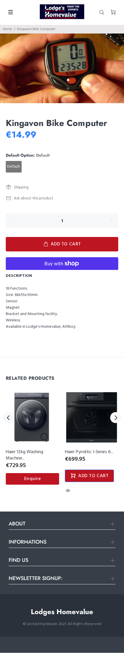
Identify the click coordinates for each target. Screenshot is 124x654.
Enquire (32, 479)
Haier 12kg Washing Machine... (24, 455)
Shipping (21, 187)
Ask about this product (33, 198)
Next (115, 417)
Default (13, 166)
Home (7, 29)
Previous (8, 417)
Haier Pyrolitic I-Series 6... (89, 452)
